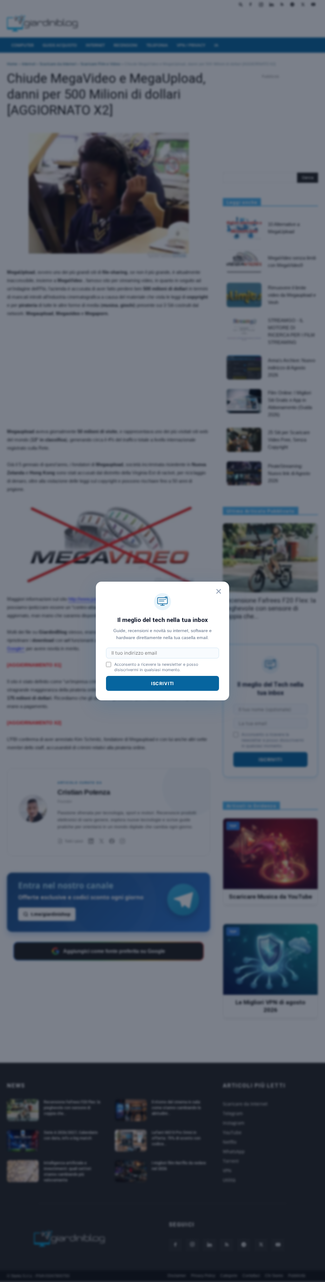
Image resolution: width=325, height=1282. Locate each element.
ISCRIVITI (162, 683)
